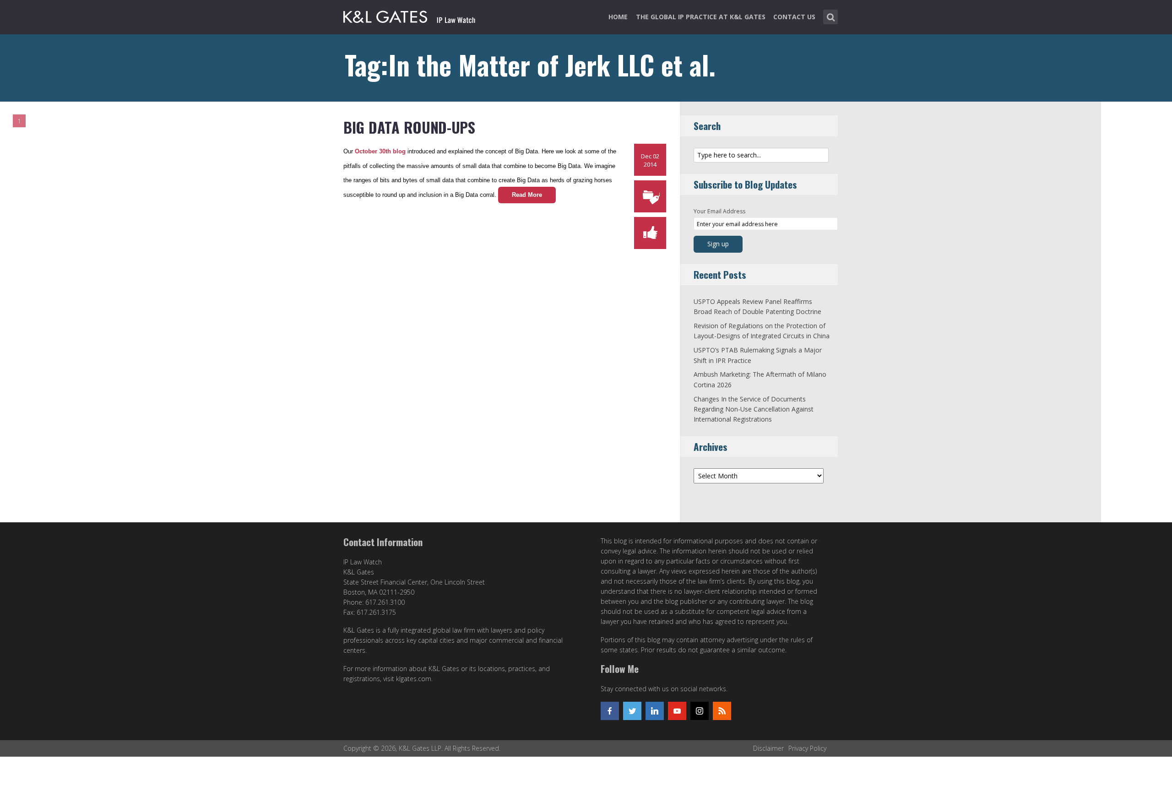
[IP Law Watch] (409, 15)
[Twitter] (632, 711)
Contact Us (794, 16)
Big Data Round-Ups (409, 127)
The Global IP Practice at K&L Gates (700, 16)
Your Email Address (719, 211)
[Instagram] (699, 711)
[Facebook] (610, 711)
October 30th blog (381, 151)
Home (618, 16)
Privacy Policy (807, 748)
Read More (527, 194)
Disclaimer (768, 748)
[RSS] (722, 711)
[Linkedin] (655, 711)
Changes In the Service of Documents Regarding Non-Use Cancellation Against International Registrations (754, 409)
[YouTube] (677, 711)
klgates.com (413, 678)
